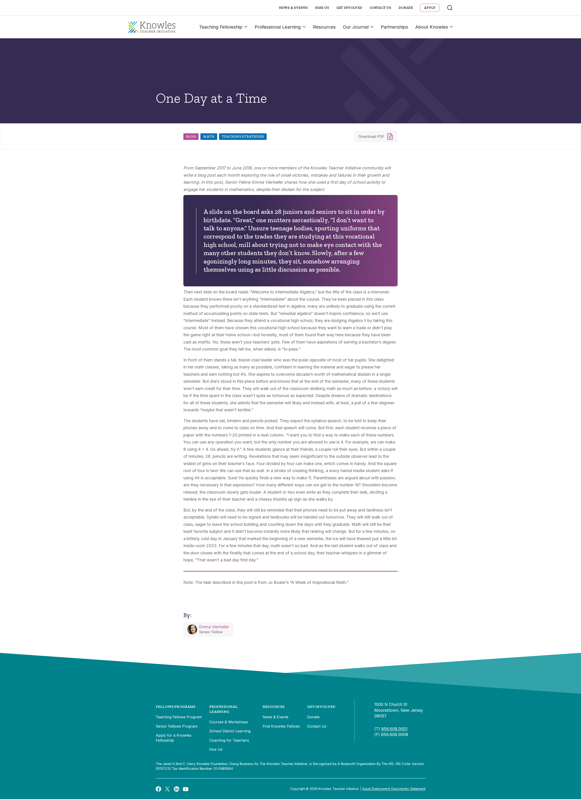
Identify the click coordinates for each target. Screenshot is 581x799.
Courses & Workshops (228, 722)
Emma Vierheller (214, 626)
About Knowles (431, 27)
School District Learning (230, 731)
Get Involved (349, 8)
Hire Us (322, 8)
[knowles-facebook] (158, 789)
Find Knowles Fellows (281, 726)
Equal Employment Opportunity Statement (393, 789)
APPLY (430, 8)
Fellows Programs (176, 706)
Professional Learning (278, 27)
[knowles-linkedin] (176, 789)
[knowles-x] (167, 789)
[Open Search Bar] (450, 8)
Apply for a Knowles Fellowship (173, 738)
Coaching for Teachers (229, 740)
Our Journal (356, 27)
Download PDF (371, 136)
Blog (191, 136)
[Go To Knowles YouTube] (185, 789)
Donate (406, 8)
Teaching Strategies (243, 136)
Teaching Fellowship (220, 27)
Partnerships (394, 27)
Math (208, 136)
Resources (324, 27)
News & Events (293, 8)
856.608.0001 (394, 728)
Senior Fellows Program (176, 726)
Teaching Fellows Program (179, 717)
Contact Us (380, 8)
